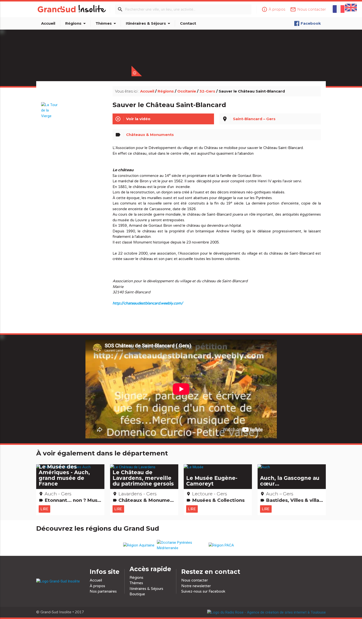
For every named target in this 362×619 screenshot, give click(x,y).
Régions (76, 23)
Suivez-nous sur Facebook (203, 591)
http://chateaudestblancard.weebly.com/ (148, 303)
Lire (44, 509)
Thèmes (107, 23)
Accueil (48, 23)
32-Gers (207, 91)
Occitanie (186, 91)
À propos (97, 586)
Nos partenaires (103, 591)
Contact (188, 23)
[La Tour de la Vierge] (50, 108)
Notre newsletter (196, 586)
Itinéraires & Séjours (149, 23)
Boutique (137, 594)
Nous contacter (194, 580)
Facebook (311, 23)
